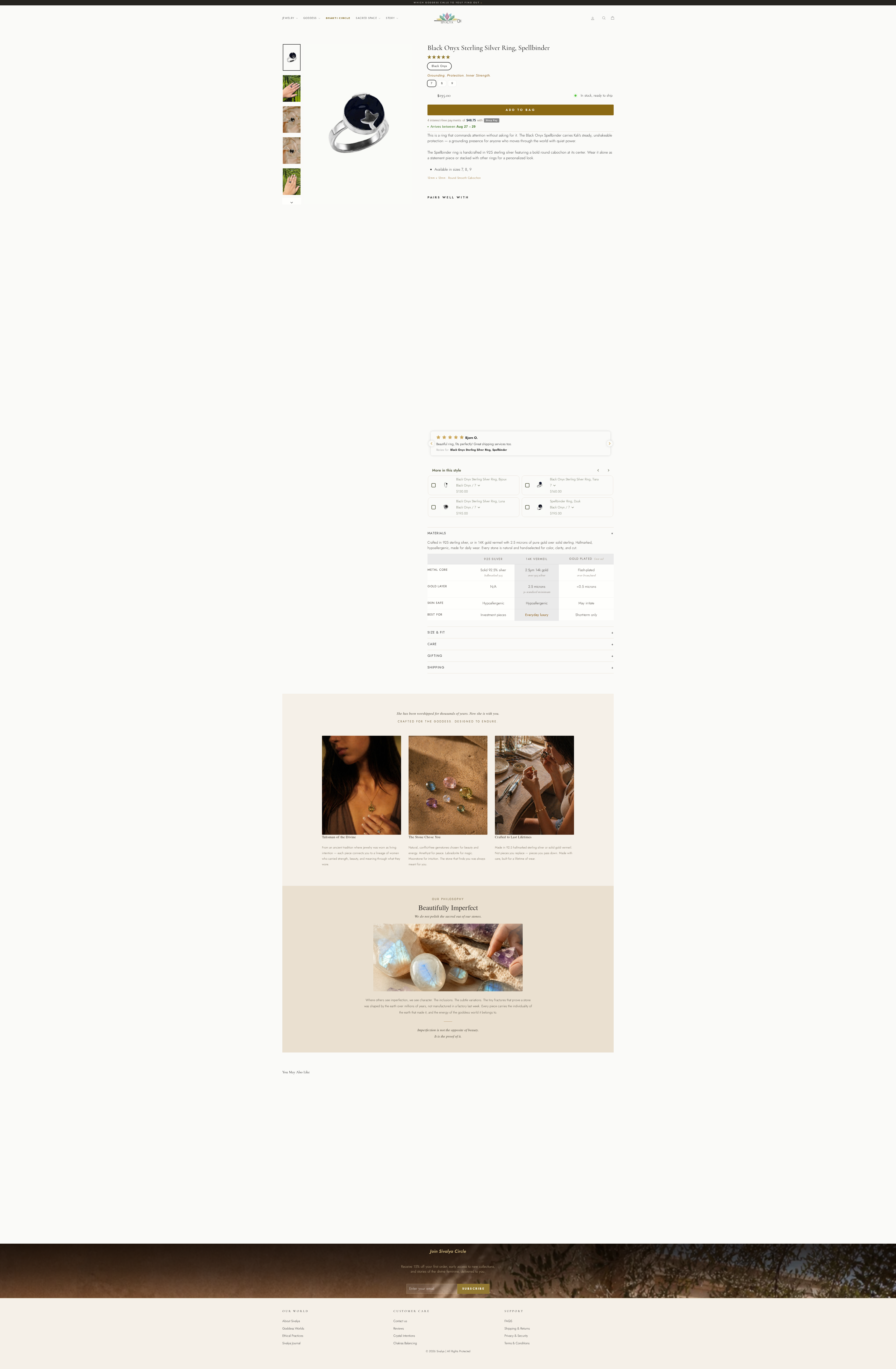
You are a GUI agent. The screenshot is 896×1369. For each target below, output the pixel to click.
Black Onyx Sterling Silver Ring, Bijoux (481, 479)
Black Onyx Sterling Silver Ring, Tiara (574, 479)
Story (391, 18)
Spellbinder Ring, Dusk (565, 501)
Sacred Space (367, 18)
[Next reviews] (610, 443)
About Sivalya (291, 1321)
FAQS (508, 1321)
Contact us (400, 1321)
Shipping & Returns (517, 1328)
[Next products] (608, 470)
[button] (520, 443)
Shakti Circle (338, 18)
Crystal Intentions (404, 1335)
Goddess (310, 18)
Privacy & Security (516, 1335)
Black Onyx (439, 66)
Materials (436, 533)
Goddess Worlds (293, 1328)
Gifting (435, 655)
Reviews (398, 1328)
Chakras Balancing (405, 1343)
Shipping (435, 667)
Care (432, 644)
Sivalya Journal (291, 1343)
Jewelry (288, 18)
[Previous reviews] (431, 443)
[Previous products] (598, 470)
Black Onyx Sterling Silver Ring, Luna (480, 501)
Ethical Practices (292, 1335)
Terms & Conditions (516, 1343)
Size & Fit (436, 632)
